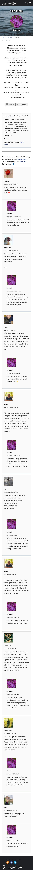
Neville (6, 404)
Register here (22, 159)
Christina (10, 116)
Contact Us (17, 859)
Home (3, 37)
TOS (12, 859)
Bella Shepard (8, 730)
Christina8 (9, 37)
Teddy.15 (6, 181)
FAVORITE (23, 105)
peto (5, 489)
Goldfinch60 (7, 248)
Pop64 (5, 327)
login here (23, 161)
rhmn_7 (6, 807)
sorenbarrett (7, 646)
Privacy (8, 859)
